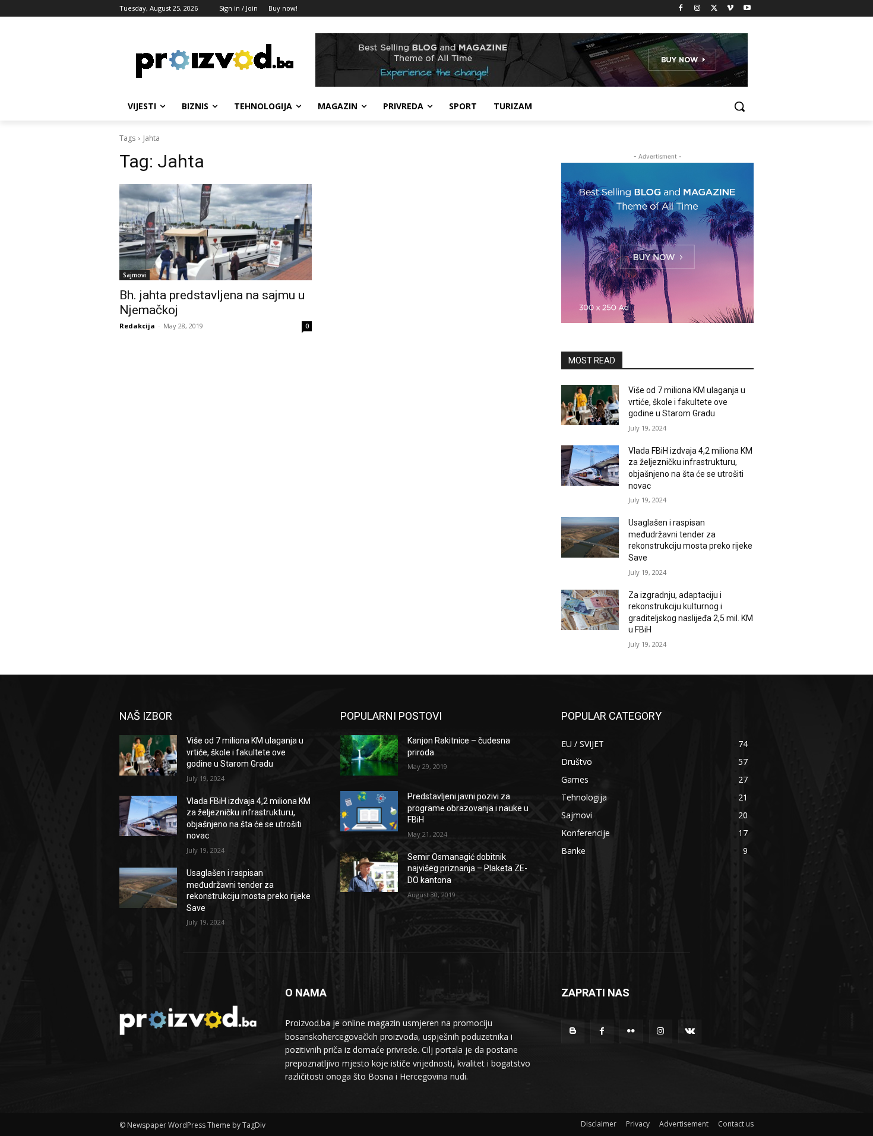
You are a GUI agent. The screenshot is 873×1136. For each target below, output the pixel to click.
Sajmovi (134, 275)
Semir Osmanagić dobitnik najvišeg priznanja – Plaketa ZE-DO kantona (467, 868)
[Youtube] (747, 8)
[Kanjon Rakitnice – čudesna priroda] (369, 755)
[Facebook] (681, 8)
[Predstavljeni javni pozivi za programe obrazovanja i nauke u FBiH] (369, 811)
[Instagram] (697, 8)
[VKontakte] (689, 1031)
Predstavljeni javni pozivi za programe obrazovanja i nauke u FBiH (468, 808)
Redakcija (137, 325)
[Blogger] (572, 1031)
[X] (714, 8)
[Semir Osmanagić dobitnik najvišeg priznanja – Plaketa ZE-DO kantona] (369, 872)
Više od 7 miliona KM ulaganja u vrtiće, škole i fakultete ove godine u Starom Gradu (686, 401)
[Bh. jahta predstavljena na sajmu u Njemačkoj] (215, 232)
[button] (739, 106)
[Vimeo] (730, 8)
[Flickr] (631, 1031)
